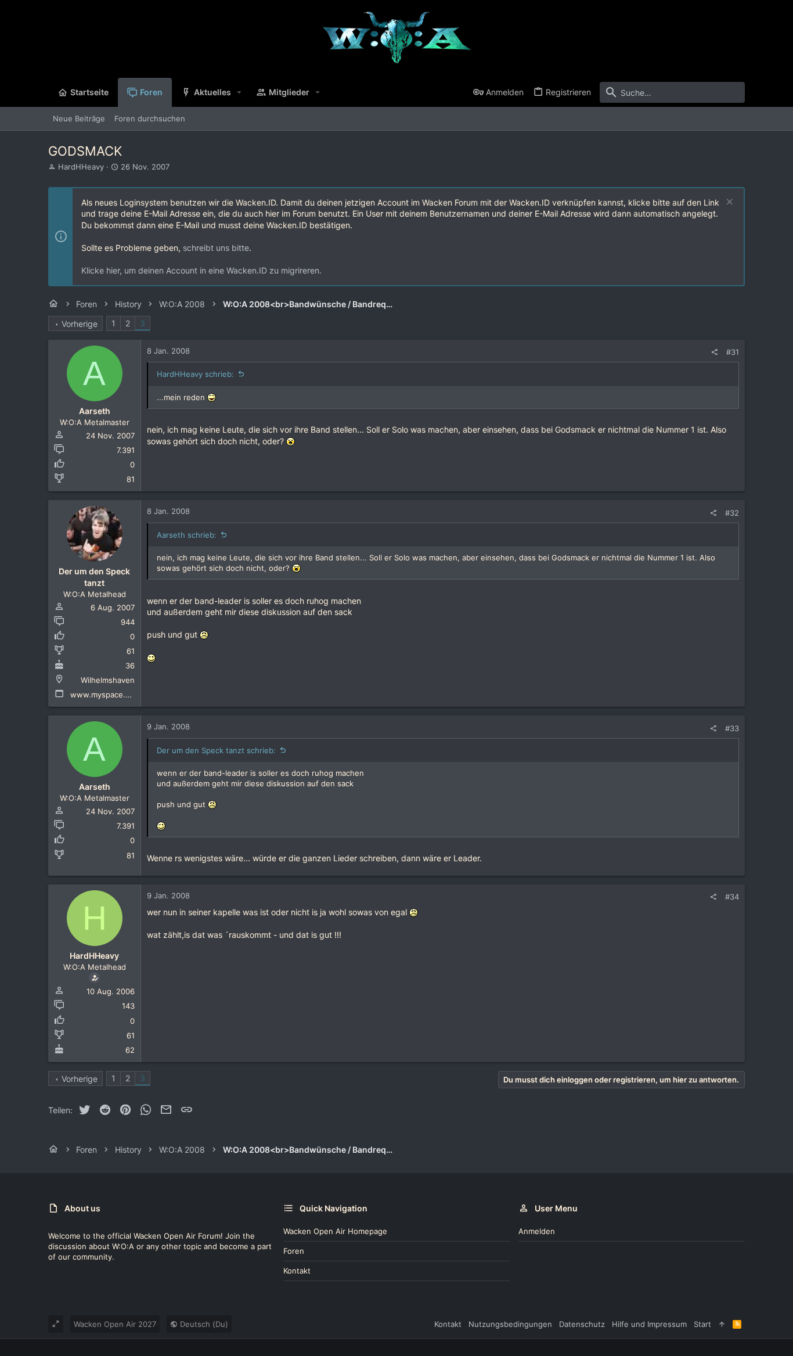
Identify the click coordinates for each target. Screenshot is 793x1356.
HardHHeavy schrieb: (195, 374)
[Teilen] (714, 352)
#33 (732, 728)
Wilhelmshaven (108, 680)
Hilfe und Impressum (649, 1324)
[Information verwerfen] (728, 203)
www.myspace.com (105, 694)
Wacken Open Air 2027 (115, 1324)
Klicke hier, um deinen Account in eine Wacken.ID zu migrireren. (201, 270)
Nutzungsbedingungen (510, 1324)
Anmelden (536, 1231)
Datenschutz (582, 1324)
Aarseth (94, 411)
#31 (732, 352)
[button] (239, 92)
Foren (293, 1251)
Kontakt (297, 1270)
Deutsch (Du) (203, 1324)
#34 (732, 896)
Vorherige (80, 324)
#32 (732, 512)
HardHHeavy (81, 166)
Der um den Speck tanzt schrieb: (216, 750)
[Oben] (722, 1324)
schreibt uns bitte (216, 248)
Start (702, 1324)
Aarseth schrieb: (187, 534)
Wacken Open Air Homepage (335, 1231)
